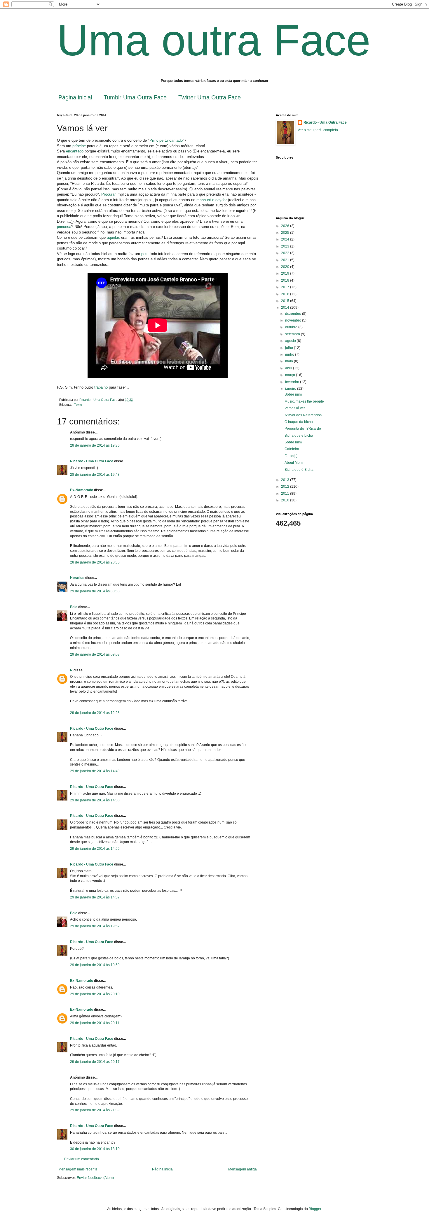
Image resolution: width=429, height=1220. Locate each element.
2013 (285, 480)
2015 (285, 301)
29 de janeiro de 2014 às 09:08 (95, 654)
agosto (291, 341)
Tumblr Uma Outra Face (135, 97)
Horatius (77, 578)
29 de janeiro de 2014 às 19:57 (95, 926)
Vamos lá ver (295, 408)
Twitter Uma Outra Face (209, 97)
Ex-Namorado (81, 490)
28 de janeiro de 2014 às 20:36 (95, 562)
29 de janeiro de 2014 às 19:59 (95, 965)
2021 (285, 260)
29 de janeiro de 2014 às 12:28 (95, 713)
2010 (285, 500)
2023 (285, 246)
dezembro (293, 314)
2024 (285, 239)
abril (289, 368)
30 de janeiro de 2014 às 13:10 (95, 1149)
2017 (285, 287)
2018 (285, 280)
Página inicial (75, 97)
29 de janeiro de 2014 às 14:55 (95, 849)
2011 (285, 493)
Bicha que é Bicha (299, 470)
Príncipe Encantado (166, 140)
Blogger (315, 1209)
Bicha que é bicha (299, 435)
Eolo (73, 607)
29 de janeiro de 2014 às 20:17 (95, 1062)
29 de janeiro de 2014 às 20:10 (95, 994)
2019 (285, 273)
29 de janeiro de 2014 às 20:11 (94, 1023)
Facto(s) (291, 456)
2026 (285, 226)
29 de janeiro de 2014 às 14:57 (95, 897)
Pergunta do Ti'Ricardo (303, 428)
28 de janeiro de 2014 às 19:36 (95, 445)
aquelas (113, 237)
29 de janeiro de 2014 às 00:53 (95, 591)
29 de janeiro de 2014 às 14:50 (95, 800)
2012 (285, 487)
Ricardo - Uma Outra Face (91, 461)
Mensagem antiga (242, 1169)
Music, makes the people (304, 401)
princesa (64, 226)
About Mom (294, 463)
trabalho (101, 387)
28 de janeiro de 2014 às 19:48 (95, 475)
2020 (285, 267)
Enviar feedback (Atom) (95, 1178)
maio (289, 361)
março (290, 375)
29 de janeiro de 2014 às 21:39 (95, 1110)
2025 (285, 233)
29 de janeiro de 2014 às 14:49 (95, 771)
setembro (293, 334)
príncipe (79, 146)
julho (289, 348)
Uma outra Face (213, 40)
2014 (285, 308)
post (145, 254)
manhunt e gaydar (211, 200)
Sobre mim (293, 394)
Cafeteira (292, 449)
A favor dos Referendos (303, 415)
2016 (285, 294)
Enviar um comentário (81, 1159)
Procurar (108, 194)
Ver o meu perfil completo (318, 130)
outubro (291, 327)
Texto (78, 404)
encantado (74, 151)
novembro (293, 320)
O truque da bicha (299, 422)
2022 (285, 253)
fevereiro (292, 382)
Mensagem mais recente (77, 1169)
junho (290, 354)
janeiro (291, 389)
